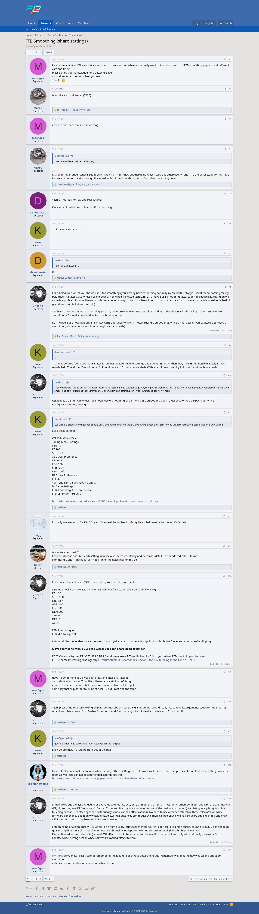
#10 (230, 375)
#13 (230, 546)
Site (226, 904)
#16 (230, 701)
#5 (230, 193)
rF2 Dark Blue (36, 904)
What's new (63, 23)
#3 (230, 118)
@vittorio (57, 855)
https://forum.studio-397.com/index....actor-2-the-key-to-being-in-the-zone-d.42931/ (144, 660)
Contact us (172, 904)
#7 (230, 253)
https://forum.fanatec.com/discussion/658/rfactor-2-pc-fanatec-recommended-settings (105, 501)
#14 (230, 576)
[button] (72, 23)
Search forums (47, 29)
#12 (230, 516)
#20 (230, 849)
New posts (31, 29)
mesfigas (33, 46)
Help (218, 904)
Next (47, 52)
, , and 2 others (78, 184)
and (73, 109)
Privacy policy (206, 904)
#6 (230, 223)
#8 (230, 286)
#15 (230, 671)
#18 (230, 765)
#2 (230, 89)
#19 (230, 798)
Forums (46, 23)
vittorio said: (60, 419)
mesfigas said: (61, 155)
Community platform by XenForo (130, 911)
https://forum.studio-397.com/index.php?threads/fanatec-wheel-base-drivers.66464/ (104, 778)
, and (78, 336)
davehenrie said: (63, 352)
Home (32, 23)
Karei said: (59, 260)
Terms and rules (188, 904)
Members (84, 23)
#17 (230, 731)
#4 (230, 148)
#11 (230, 412)
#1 (230, 59)
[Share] (225, 60)
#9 (230, 345)
